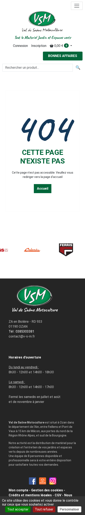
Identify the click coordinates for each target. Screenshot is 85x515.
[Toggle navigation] (77, 6)
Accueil (42, 188)
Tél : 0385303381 (21, 331)
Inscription (38, 46)
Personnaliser (69, 509)
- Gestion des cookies (46, 490)
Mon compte (18, 490)
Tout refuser (44, 509)
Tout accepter (17, 509)
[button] (61, 46)
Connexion (20, 46)
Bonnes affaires (62, 56)
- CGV (57, 495)
